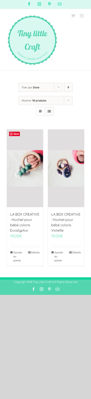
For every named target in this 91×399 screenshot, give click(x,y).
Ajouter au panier (17, 256)
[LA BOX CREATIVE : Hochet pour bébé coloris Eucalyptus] (25, 168)
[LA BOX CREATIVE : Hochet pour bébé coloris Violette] (66, 168)
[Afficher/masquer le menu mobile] (82, 15)
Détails (35, 252)
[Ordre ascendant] (68, 87)
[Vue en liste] (49, 111)
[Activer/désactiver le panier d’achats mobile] (73, 15)
